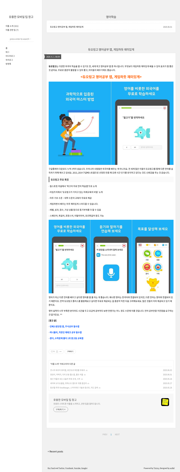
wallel (172, 468)
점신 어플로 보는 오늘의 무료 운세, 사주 (65, 378)
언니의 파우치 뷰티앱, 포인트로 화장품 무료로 (67, 370)
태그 (7, 52)
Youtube (77, 468)
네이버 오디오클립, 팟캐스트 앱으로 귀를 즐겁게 (68, 383)
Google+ (84, 468)
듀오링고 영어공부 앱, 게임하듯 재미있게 (66, 26)
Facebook (69, 468)
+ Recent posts (55, 451)
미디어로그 (10, 55)
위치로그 (9, 59)
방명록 (8, 63)
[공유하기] (57, 351)
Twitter (62, 468)
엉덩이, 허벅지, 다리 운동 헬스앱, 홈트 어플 (66, 374)
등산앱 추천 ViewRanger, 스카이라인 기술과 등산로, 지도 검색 (74, 387)
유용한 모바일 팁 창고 (21, 17)
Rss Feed (51, 468)
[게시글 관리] (60, 351)
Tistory (156, 468)
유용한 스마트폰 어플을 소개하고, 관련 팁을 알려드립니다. (77, 403)
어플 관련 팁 (12, 29)
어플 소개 (12, 25)
